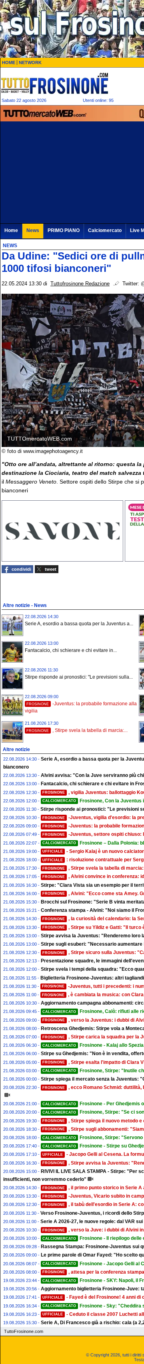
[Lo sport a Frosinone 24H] (54, 83)
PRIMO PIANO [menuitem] (64, 230)
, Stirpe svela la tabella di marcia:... (77, 730)
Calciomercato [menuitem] (105, 230)
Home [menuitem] (11, 230)
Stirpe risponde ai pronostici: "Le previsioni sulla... (79, 677)
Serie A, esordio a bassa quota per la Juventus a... (79, 623)
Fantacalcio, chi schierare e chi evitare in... (71, 650)
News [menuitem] (32, 230)
